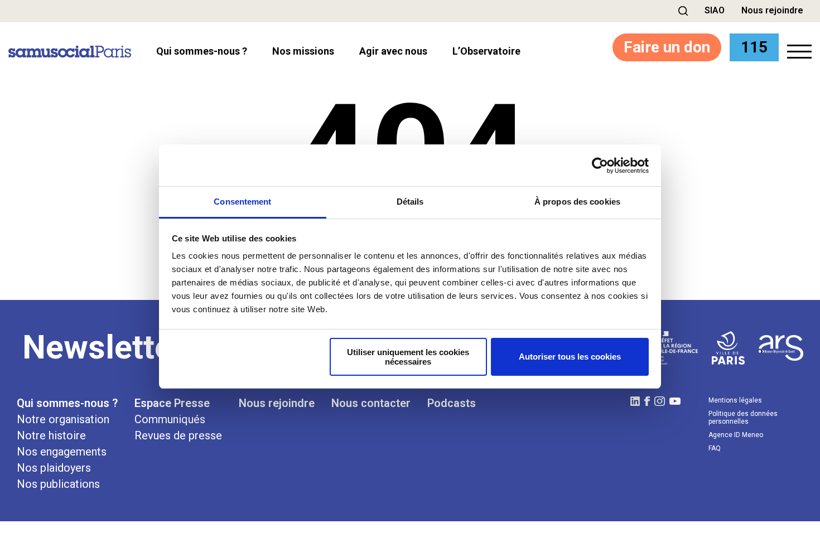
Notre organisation (63, 419)
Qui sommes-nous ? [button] (201, 51)
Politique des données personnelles (743, 417)
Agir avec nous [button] (393, 51)
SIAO (715, 10)
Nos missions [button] (303, 51)
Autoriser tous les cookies (570, 356)
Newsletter (103, 347)
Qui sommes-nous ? (67, 403)
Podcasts (451, 403)
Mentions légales (735, 400)
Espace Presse (172, 403)
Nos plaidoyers (54, 467)
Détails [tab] (410, 201)
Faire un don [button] (667, 47)
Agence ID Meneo (735, 435)
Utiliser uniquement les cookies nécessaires (408, 356)
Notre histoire (51, 435)
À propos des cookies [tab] (577, 201)
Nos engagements (62, 451)
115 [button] (754, 47)
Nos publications (58, 484)
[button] (683, 11)
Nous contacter (371, 403)
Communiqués (169, 419)
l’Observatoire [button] (486, 51)
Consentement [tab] (242, 201)
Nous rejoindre (772, 10)
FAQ (714, 448)
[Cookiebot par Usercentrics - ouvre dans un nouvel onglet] (600, 165)
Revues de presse (178, 435)
